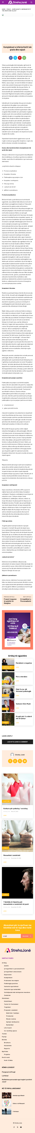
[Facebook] (11, 58)
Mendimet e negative (24, 663)
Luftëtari (5, 1076)
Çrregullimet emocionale (8, 667)
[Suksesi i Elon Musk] (8, 705)
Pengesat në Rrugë (8, 1072)
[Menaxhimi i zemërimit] (17, 836)
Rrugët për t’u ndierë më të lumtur (24, 717)
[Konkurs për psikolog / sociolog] (17, 789)
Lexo (17, 667)
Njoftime (7, 801)
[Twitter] (15, 58)
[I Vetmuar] (6, 1111)
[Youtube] (25, 761)
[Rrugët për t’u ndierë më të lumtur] (8, 719)
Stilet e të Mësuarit (19, 1103)
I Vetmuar (16, 1111)
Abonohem (25, 936)
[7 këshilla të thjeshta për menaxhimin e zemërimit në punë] (17, 883)
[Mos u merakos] (8, 678)
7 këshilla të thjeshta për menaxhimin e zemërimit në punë (16, 903)
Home (3, 9)
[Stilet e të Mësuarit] (6, 1103)
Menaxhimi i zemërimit (11, 855)
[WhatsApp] (24, 58)
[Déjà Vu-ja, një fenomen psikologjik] (8, 692)
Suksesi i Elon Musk (23, 704)
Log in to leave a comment (17, 742)
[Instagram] (15, 761)
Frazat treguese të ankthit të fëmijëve (10, 601)
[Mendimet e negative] (8, 665)
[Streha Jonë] (12, 755)
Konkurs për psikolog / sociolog (15, 808)
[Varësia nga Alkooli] (6, 1095)
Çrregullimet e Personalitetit (25, 600)
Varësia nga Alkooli (18, 1095)
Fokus (9, 9)
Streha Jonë (19, 755)
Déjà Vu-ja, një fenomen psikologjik (23, 690)
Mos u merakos (21, 676)
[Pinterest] (20, 58)
